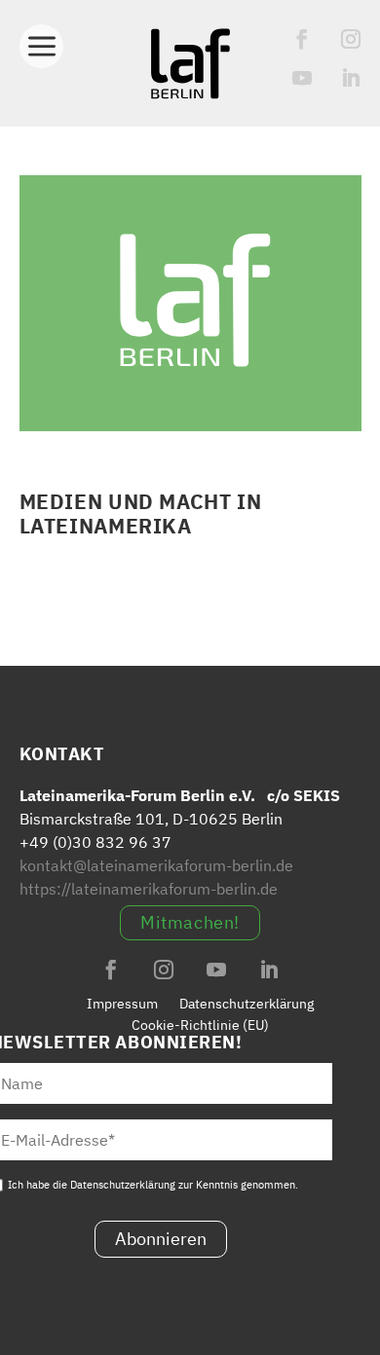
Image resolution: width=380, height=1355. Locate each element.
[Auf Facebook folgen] (302, 38)
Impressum (122, 1003)
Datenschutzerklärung (246, 1003)
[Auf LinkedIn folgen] (350, 77)
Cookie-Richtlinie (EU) (200, 1025)
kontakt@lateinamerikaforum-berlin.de (156, 865)
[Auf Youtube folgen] (302, 77)
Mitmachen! (189, 922)
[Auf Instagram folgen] (350, 38)
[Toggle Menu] (41, 41)
